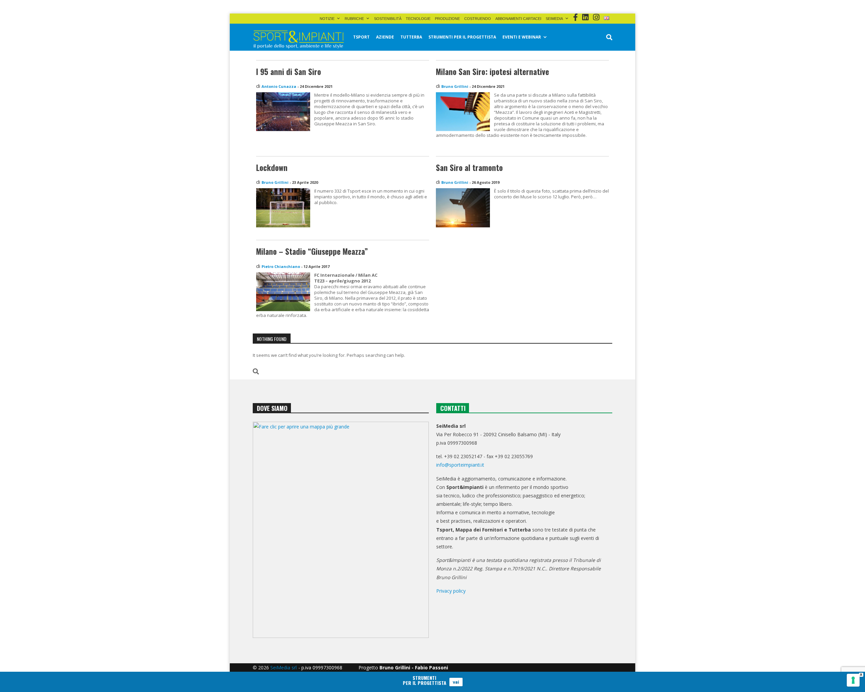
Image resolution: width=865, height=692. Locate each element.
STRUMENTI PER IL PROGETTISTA (462, 37)
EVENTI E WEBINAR (521, 37)
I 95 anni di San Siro (288, 71)
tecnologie (418, 19)
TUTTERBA (411, 37)
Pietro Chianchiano (281, 266)
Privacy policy (451, 591)
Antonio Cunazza (279, 86)
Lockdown (272, 167)
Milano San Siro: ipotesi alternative (492, 71)
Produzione (447, 19)
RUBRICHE (354, 19)
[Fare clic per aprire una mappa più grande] (341, 530)
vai (456, 682)
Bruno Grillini (454, 86)
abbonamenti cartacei (518, 19)
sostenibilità (387, 19)
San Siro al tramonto (469, 167)
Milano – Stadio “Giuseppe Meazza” (312, 251)
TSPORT (361, 37)
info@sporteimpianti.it (460, 465)
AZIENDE (385, 37)
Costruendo (477, 19)
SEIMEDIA (554, 19)
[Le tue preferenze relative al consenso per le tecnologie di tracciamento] (853, 680)
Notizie (327, 19)
